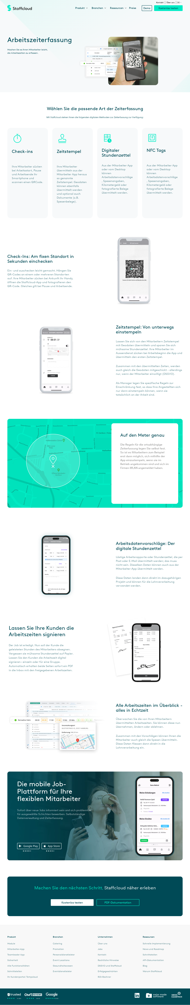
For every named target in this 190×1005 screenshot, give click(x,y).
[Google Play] (29, 847)
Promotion (58, 949)
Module (11, 943)
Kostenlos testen (168, 8)
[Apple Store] (52, 847)
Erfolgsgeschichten (108, 971)
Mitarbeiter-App (15, 949)
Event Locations (61, 960)
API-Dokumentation (153, 960)
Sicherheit (12, 960)
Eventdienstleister (62, 971)
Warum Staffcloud (152, 971)
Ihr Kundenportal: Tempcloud (22, 977)
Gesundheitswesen (63, 966)
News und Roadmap (153, 949)
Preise (132, 7)
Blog (145, 966)
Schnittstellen (14, 971)
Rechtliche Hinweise (108, 960)
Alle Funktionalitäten (18, 966)
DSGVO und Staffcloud (110, 966)
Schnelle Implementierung (156, 943)
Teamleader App (16, 954)
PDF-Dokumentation (117, 902)
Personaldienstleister (64, 954)
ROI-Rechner (104, 977)
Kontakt (160, 2)
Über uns (170, 2)
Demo (146, 8)
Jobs (100, 949)
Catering (57, 943)
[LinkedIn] (137, 995)
